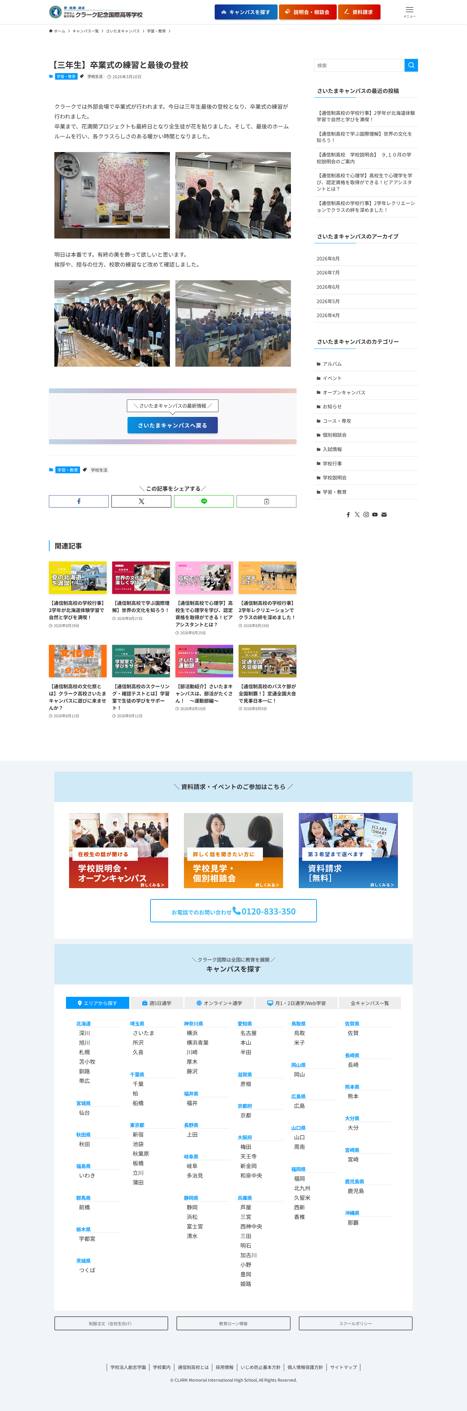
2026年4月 (328, 315)
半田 (245, 1052)
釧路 (84, 1071)
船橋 (138, 1103)
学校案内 (162, 1367)
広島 (299, 1105)
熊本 (353, 1096)
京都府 (245, 1105)
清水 (192, 1236)
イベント (332, 378)
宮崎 (353, 1159)
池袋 (138, 1144)
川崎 (192, 1052)
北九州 (302, 1188)
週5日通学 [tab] (160, 1003)
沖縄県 (352, 1212)
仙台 (84, 1112)
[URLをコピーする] (266, 501)
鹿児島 (356, 1190)
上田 (192, 1134)
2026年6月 (328, 286)
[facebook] (348, 514)
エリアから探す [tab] (100, 1003)
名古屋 (248, 1033)
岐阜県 (191, 1156)
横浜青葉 (198, 1042)
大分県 (352, 1118)
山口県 (298, 1127)
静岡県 (191, 1197)
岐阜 (192, 1166)
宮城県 (83, 1103)
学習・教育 (66, 76)
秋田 (84, 1144)
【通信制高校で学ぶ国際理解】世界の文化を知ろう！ (364, 137)
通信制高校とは (193, 1367)
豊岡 (245, 1274)
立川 (138, 1172)
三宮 (245, 1216)
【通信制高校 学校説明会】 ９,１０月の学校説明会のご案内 (364, 158)
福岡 (299, 1178)
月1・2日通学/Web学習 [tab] (300, 1003)
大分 (353, 1127)
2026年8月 (328, 258)
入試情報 (332, 449)
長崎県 (352, 1055)
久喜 (138, 1052)
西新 (299, 1207)
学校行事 (332, 463)
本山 (245, 1042)
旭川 (84, 1042)
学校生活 (95, 76)
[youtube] (375, 514)
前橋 (84, 1207)
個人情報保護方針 (305, 1367)
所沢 (138, 1042)
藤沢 (192, 1071)
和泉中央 (251, 1175)
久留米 (302, 1197)
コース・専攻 (337, 420)
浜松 (192, 1216)
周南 (299, 1146)
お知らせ (332, 406)
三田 (245, 1236)
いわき (87, 1175)
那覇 (353, 1222)
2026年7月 (328, 272)
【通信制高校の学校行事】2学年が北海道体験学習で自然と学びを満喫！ (366, 116)
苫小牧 (87, 1061)
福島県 (83, 1165)
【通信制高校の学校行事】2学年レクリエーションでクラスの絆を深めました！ (366, 206)
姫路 (245, 1283)
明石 (245, 1245)
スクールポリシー (355, 1323)
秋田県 (83, 1134)
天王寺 (248, 1156)
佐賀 (353, 1033)
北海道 (83, 1023)
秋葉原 (141, 1153)
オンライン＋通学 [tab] (223, 1003)
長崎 (353, 1064)
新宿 (138, 1134)
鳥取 (299, 1033)
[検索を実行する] (411, 65)
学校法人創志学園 (128, 1367)
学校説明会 (335, 477)
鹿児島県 (354, 1181)
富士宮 (195, 1226)
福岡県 (298, 1168)
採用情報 (225, 1367)
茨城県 (83, 1260)
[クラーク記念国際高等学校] (96, 11)
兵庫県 (245, 1197)
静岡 (192, 1207)
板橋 (138, 1163)
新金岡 (248, 1166)
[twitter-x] (357, 514)
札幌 (84, 1052)
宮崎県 (352, 1149)
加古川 (248, 1255)
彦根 (245, 1084)
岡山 (299, 1074)
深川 (84, 1033)
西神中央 (251, 1226)
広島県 (298, 1096)
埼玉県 (137, 1023)
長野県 (191, 1124)
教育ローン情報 (233, 1323)
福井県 (191, 1093)
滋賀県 (245, 1074)
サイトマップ (343, 1367)
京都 (245, 1115)
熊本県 (352, 1086)
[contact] (384, 514)
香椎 (299, 1216)
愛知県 (245, 1023)
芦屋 (245, 1207)
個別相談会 (335, 434)
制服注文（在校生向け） (111, 1323)
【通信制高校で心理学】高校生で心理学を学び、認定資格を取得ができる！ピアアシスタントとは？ (364, 182)
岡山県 (298, 1064)
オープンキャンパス (344, 392)
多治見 (195, 1175)
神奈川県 (193, 1023)
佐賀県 (352, 1023)
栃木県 (83, 1229)
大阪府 (245, 1137)
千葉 (138, 1084)
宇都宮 (87, 1238)
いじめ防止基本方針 (261, 1367)
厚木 (192, 1061)
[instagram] (366, 514)
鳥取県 (298, 1023)
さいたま (144, 1033)
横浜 (192, 1033)
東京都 (137, 1124)
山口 (299, 1137)
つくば (87, 1270)
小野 (245, 1264)
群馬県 (83, 1197)
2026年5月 (328, 301)
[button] (409, 12)
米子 (299, 1042)
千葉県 (137, 1074)
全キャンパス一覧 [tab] (370, 1003)
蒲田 (138, 1182)
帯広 (84, 1080)
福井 (192, 1103)
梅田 (245, 1146)
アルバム (332, 363)
